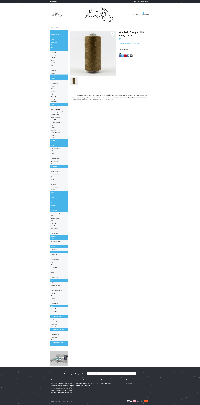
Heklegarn (53, 246)
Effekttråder (53, 130)
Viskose (52, 65)
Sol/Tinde (53, 220)
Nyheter (52, 31)
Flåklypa (52, 192)
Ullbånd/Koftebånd (55, 282)
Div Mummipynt (54, 176)
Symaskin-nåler (54, 140)
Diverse (52, 197)
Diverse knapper (54, 277)
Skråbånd (53, 288)
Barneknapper (54, 275)
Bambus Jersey (54, 205)
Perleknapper (54, 267)
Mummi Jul (53, 181)
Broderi (52, 238)
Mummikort (53, 189)
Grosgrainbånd (54, 303)
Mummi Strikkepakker (55, 171)
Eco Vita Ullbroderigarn (56, 241)
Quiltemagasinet (54, 83)
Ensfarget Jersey (54, 42)
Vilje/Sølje (53, 225)
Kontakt (103, 385)
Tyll (51, 202)
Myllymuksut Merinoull (55, 34)
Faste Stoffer (53, 49)
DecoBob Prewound (55, 132)
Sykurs (52, 200)
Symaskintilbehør (55, 163)
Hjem (71, 27)
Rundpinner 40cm (55, 319)
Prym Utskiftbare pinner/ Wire (57, 342)
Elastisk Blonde (54, 314)
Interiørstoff (53, 70)
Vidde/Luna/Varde (55, 218)
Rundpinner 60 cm (55, 321)
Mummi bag (53, 179)
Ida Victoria (53, 86)
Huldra (52, 215)
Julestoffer (53, 62)
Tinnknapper (54, 270)
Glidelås (53, 127)
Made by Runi (54, 99)
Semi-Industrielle (54, 161)
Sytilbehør (53, 104)
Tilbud (52, 47)
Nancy (52, 262)
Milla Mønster (54, 101)
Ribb (51, 44)
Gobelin (53, 60)
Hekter (52, 272)
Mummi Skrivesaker (55, 174)
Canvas (52, 68)
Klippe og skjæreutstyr (55, 122)
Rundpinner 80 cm (55, 324)
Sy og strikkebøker (54, 75)
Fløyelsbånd (53, 298)
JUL (51, 194)
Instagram (129, 385)
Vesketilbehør (54, 119)
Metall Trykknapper (55, 257)
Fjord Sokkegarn (54, 228)
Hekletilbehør (54, 249)
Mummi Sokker (54, 169)
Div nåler (53, 135)
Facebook (130, 383)
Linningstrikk (54, 311)
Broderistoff (53, 244)
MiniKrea (53, 91)
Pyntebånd (53, 301)
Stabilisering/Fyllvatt (55, 138)
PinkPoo (52, 143)
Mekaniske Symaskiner (56, 150)
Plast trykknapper (55, 259)
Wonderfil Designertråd (56, 109)
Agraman (53, 293)
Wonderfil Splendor (55, 114)
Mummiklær (53, 184)
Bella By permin (54, 207)
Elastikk (52, 306)
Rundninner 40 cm (55, 332)
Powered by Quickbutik (66, 401)
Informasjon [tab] (77, 90)
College (52, 39)
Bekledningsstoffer (55, 55)
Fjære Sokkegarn (54, 233)
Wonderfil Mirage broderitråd (57, 112)
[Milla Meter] (56, 14)
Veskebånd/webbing (55, 285)
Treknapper (53, 264)
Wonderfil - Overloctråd (56, 106)
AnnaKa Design (54, 81)
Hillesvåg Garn (54, 210)
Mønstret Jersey (54, 37)
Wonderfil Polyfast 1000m (56, 117)
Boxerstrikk (53, 308)
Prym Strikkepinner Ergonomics (57, 329)
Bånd (52, 280)
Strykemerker (54, 125)
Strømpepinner (54, 326)
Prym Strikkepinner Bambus (56, 316)
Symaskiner (53, 145)
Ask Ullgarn (53, 223)
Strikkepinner (53, 236)
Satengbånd (53, 295)
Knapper (52, 251)
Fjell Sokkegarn (54, 231)
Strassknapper (54, 254)
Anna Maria (53, 88)
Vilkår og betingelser (106, 383)
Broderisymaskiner (55, 158)
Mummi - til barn (54, 187)
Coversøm (53, 156)
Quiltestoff (53, 52)
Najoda (52, 94)
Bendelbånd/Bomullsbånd (56, 290)
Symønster (53, 78)
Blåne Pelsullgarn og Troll (56, 213)
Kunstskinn (53, 73)
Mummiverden (54, 166)
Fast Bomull (53, 57)
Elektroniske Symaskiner (56, 148)
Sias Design (53, 96)
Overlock (53, 153)
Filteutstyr (53, 345)
